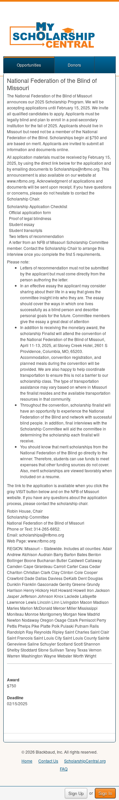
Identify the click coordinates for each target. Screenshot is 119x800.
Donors (74, 65)
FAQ (63, 768)
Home (26, 761)
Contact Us (48, 761)
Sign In (105, 793)
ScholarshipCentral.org (85, 761)
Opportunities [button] (29, 65)
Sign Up (76, 793)
